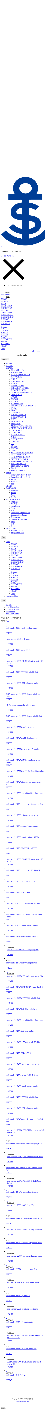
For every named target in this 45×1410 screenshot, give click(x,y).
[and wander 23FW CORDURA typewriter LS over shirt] (7, 1128)
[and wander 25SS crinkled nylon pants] (7, 813)
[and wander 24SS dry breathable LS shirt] (6, 1073)
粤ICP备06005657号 (22, 1401)
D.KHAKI (5, 324)
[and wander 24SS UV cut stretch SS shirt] (7, 1040)
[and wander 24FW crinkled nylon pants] (7, 945)
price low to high (12, 609)
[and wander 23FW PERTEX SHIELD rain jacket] (7, 1176)
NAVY (4, 337)
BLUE (3, 304)
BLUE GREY (6, 306)
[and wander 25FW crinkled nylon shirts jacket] (7, 769)
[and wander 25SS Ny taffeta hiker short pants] (7, 791)
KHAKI (4, 332)
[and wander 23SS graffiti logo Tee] (7, 1201)
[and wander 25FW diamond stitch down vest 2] (6, 780)
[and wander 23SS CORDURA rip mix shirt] (7, 1227)
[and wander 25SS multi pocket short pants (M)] (6, 802)
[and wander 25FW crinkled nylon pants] (6, 736)
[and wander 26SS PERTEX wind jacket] (6, 670)
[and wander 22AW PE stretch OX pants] (7, 1278)
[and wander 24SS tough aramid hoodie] (7, 1084)
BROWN (5, 310)
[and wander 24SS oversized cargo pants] (7, 1062)
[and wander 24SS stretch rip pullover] (6, 1029)
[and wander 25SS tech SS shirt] (6, 890)
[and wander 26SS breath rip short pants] (6, 626)
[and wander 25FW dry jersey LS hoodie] (7, 747)
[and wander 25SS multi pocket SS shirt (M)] (6, 868)
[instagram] (24, 1390)
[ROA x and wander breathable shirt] (7, 703)
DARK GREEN (7, 317)
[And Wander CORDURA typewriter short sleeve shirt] (7, 1357)
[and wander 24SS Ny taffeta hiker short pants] (7, 1018)
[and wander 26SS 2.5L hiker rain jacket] (7, 681)
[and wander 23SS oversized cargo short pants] (6, 1238)
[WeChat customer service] (20, 1390)
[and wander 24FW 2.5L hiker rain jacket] (6, 1007)
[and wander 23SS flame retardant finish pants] (6, 1214)
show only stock (12, 614)
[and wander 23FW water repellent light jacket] (6, 1139)
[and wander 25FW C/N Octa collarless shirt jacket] (6, 758)
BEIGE (4, 299)
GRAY (4, 328)
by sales (9, 605)
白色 (3, 349)
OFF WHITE (6, 339)
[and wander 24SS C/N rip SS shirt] (6, 1051)
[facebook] (28, 1390)
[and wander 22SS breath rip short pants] (7, 1304)
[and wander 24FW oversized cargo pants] (6, 934)
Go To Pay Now (7, 256)
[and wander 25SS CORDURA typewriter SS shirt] (7, 857)
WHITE (4, 341)
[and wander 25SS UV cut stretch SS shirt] (7, 901)
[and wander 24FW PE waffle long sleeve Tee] (7, 972)
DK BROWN (6, 321)
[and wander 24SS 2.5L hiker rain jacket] (7, 1106)
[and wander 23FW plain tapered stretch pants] (7, 1152)
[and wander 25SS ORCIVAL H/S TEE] (6, 846)
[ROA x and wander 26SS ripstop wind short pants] (6, 692)
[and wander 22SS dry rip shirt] (6, 1291)
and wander (5, 294)
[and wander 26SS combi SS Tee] (6, 648)
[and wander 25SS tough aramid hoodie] (7, 923)
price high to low (12, 607)
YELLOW (5, 344)
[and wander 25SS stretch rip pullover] (7, 879)
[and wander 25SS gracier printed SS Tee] (7, 835)
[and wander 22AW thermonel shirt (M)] (6, 1265)
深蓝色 (4, 346)
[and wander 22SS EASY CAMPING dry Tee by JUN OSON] (7, 1331)
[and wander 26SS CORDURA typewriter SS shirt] (7, 659)
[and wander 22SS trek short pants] (6, 1318)
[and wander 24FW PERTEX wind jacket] (7, 996)
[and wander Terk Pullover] (6, 1371)
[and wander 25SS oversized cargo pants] (6, 824)
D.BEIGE (5, 319)
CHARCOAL (6, 312)
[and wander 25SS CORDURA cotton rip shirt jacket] (6, 912)
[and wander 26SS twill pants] (7, 637)
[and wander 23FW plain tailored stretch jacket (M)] (6, 1165)
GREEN (4, 330)
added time (10, 611)
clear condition (38, 351)
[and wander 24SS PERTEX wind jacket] (6, 1095)
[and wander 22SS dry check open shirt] (6, 1344)
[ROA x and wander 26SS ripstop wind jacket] (6, 714)
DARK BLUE (7, 315)
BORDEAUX (6, 308)
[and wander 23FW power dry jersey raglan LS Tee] (6, 1117)
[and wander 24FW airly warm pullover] (6, 958)
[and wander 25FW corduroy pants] (7, 725)
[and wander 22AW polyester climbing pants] (7, 1251)
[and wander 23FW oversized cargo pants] (6, 1190)
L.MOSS (4, 335)
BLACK (4, 301)
